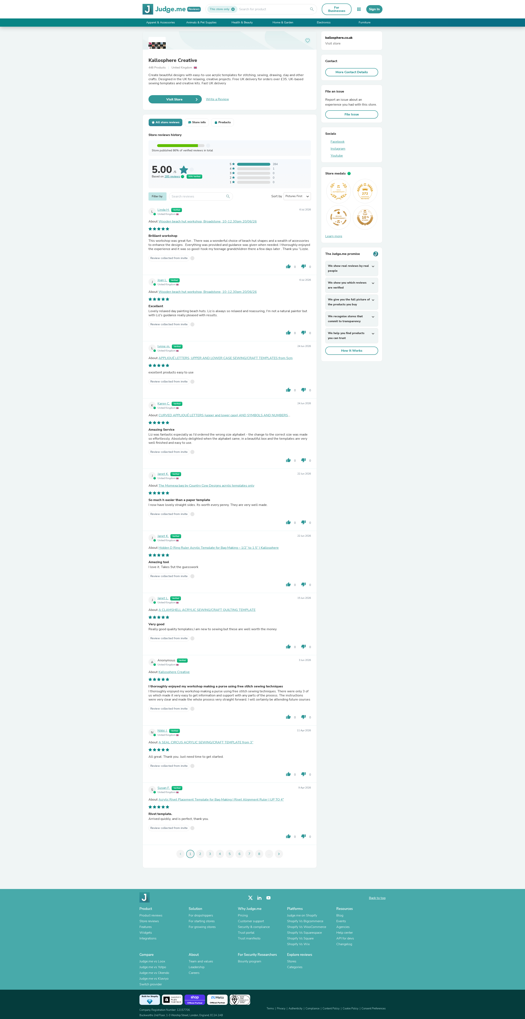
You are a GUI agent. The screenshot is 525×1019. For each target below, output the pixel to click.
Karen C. (164, 403)
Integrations (147, 938)
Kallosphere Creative (172, 60)
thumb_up (288, 266)
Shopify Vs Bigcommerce (305, 921)
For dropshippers (201, 915)
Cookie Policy (350, 1008)
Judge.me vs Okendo (154, 973)
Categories (294, 967)
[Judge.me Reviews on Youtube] (268, 897)
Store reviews (149, 921)
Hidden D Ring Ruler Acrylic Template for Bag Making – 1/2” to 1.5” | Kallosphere (219, 547)
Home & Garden (283, 22)
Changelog (344, 944)
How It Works (351, 350)
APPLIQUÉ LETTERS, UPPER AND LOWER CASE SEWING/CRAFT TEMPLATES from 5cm (226, 358)
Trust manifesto (249, 938)
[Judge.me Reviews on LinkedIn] (259, 897)
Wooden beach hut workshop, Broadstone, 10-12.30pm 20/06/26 (208, 221)
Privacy (281, 1008)
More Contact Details (352, 72)
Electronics (324, 22)
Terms (270, 1008)
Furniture (364, 22)
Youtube (337, 155)
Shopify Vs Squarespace (304, 933)
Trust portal (246, 933)
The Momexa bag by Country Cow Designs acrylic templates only (206, 485)
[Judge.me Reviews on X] (250, 897)
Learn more (333, 236)
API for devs (345, 938)
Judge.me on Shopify (302, 915)
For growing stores (202, 927)
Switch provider (150, 984)
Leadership (196, 967)
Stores (291, 961)
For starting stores (202, 921)
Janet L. (163, 598)
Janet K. (163, 474)
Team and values (201, 961)
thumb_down (303, 266)
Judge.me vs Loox (152, 961)
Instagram (338, 148)
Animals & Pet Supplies (201, 22)
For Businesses (336, 9)
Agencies (343, 927)
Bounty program (249, 961)
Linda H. (164, 210)
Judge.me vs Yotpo (152, 967)
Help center (344, 933)
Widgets (145, 933)
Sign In (374, 9)
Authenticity (295, 1008)
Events (341, 921)
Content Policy (331, 1008)
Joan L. (162, 280)
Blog (339, 915)
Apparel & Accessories (160, 22)
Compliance (313, 1008)
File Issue (352, 114)
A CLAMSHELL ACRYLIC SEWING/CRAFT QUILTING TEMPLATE (207, 610)
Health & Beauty (242, 22)
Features (145, 927)
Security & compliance (254, 927)
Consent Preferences (374, 1008)
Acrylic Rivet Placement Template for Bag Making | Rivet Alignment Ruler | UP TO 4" (221, 799)
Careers (194, 973)
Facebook (338, 141)
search (311, 9)
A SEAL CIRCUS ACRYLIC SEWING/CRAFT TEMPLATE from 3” (206, 742)
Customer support (251, 921)
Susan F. (164, 788)
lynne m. (164, 346)
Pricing (243, 915)
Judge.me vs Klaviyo (154, 979)
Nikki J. (163, 730)
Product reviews (150, 915)
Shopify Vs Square (300, 938)
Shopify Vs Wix (298, 944)
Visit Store (174, 99)
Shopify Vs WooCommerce (306, 927)
